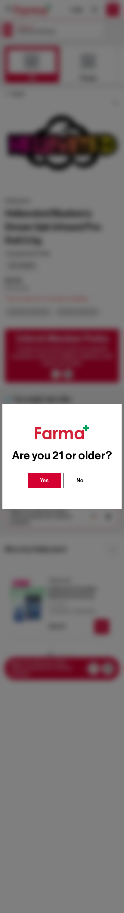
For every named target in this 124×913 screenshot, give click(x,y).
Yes (44, 480)
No (79, 480)
